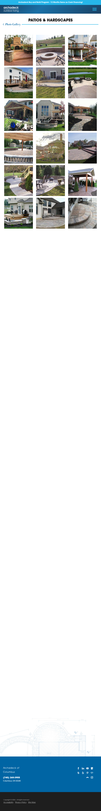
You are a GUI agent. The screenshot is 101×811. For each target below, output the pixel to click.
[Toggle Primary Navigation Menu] (95, 9)
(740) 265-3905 (11, 778)
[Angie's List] (92, 773)
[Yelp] (83, 773)
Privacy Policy (20, 802)
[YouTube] (87, 768)
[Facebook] (78, 768)
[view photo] (18, 50)
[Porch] (87, 777)
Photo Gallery (12, 24)
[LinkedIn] (83, 768)
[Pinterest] (87, 773)
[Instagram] (92, 777)
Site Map (32, 802)
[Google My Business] (92, 768)
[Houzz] (78, 773)
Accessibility (8, 802)
